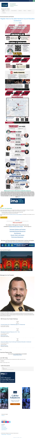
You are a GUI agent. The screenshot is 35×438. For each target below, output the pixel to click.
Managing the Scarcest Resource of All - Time (10, 332)
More (1, 349)
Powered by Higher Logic (17, 437)
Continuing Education (4, 428)
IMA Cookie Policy (4, 434)
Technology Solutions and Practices (18, 229)
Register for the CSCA (4, 217)
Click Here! (20, 22)
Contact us (2, 415)
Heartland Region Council (17, 354)
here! (19, 196)
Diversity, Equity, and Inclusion (17, 235)
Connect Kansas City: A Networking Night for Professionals (13, 324)
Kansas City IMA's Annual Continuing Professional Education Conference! (16, 341)
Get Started (2, 360)
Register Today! (17, 220)
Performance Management (17, 237)
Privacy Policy (9, 434)
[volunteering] (17, 398)
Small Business (17, 233)
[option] (17, 260)
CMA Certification (3, 427)
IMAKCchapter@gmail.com (4, 335)
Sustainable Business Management (17, 231)
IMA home (2, 425)
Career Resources (3, 429)
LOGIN (34, 0)
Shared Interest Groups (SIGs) (16, 226)
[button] (8, 11)
